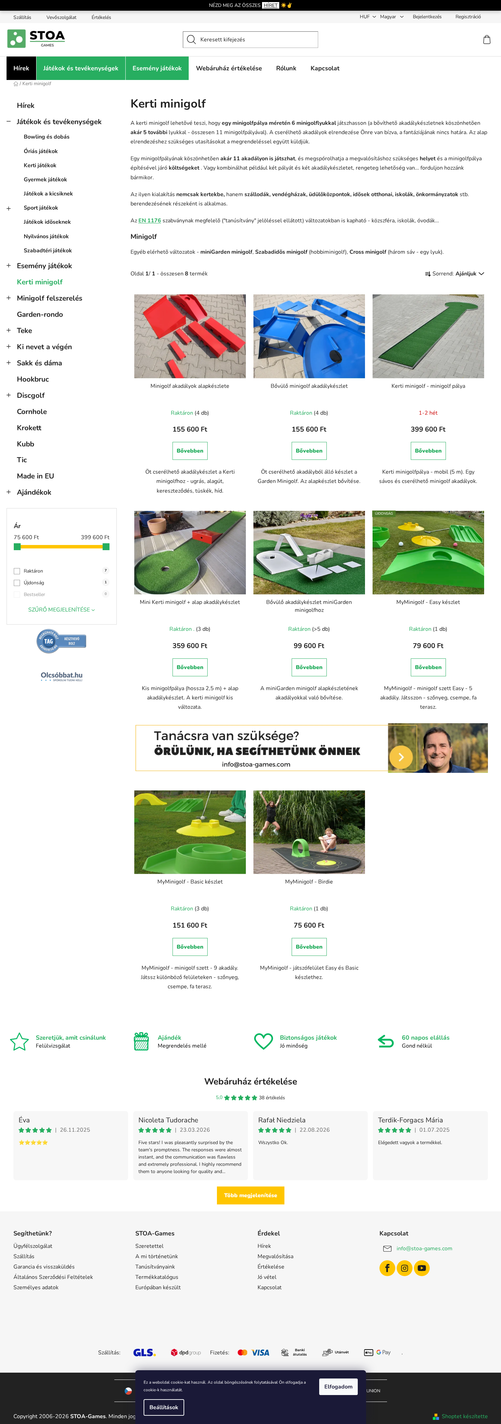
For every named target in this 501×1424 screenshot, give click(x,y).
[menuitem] (21, 68)
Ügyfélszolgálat (32, 1246)
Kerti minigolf (40, 282)
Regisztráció (468, 16)
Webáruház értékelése (250, 1081)
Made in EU (35, 476)
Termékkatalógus (156, 1277)
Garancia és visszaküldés (44, 1267)
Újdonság (65, 582)
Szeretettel (149, 1246)
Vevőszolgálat (61, 17)
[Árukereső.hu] (61, 641)
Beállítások (163, 1407)
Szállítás (22, 17)
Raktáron (65, 571)
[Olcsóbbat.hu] (61, 676)
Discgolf (31, 395)
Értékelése (271, 1267)
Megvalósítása (275, 1256)
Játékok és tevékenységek (59, 122)
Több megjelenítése (250, 1195)
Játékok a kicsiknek (48, 194)
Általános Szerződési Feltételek (53, 1277)
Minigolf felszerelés (49, 298)
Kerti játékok (40, 165)
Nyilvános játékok (46, 236)
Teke (24, 330)
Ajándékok (34, 492)
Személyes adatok (36, 1287)
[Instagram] (405, 1268)
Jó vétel (267, 1277)
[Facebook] (387, 1268)
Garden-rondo (40, 314)
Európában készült (158, 1287)
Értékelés (101, 17)
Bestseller (65, 594)
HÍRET (271, 5)
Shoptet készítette (465, 1416)
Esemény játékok (44, 266)
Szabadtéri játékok (48, 250)
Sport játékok (41, 208)
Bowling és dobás (47, 137)
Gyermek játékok (45, 179)
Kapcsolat (270, 1287)
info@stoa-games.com (424, 1248)
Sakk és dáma (39, 363)
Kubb (25, 444)
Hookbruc (33, 379)
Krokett (29, 428)
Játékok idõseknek (47, 222)
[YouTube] (422, 1268)
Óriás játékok (41, 151)
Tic (22, 460)
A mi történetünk (156, 1256)
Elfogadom (338, 1387)
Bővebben (190, 451)
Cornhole (32, 411)
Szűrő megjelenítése (59, 610)
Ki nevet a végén (44, 347)
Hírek (25, 105)
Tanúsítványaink (155, 1267)
